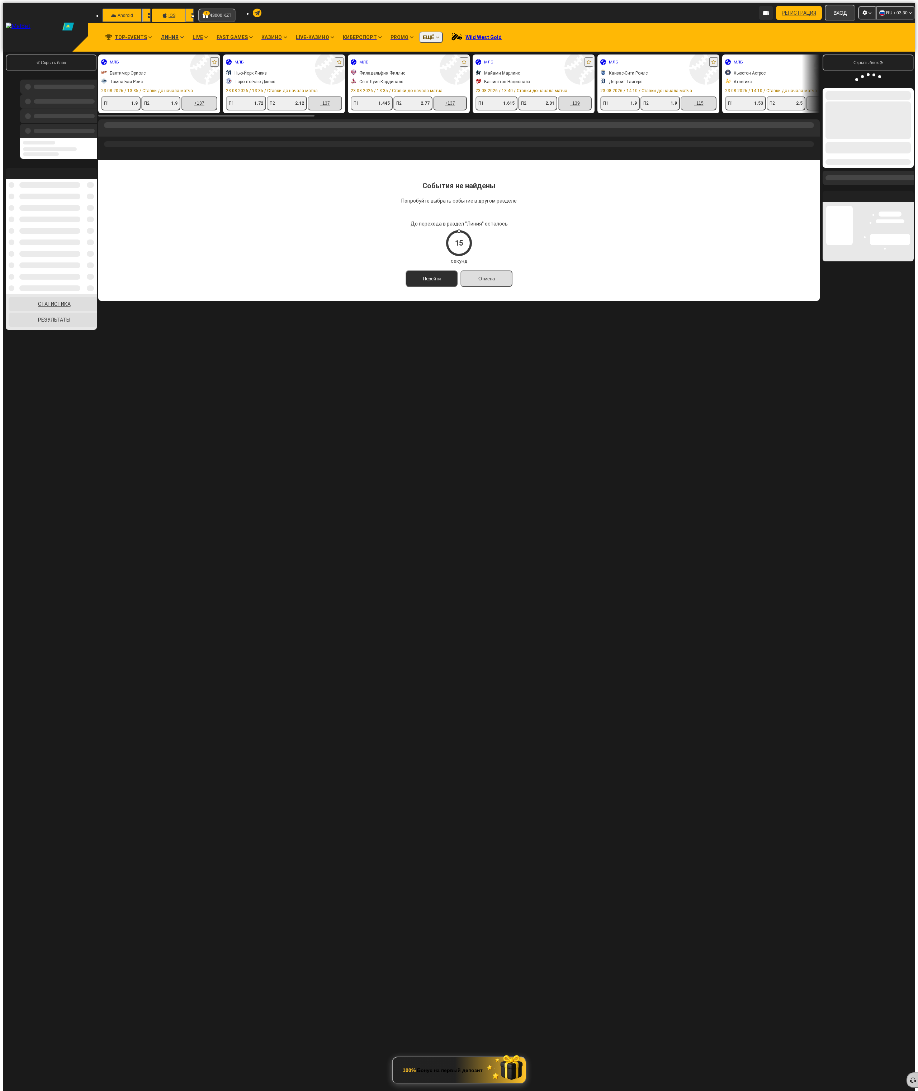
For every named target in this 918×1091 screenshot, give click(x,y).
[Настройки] (867, 13)
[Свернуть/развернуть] (908, 185)
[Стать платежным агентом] (766, 13)
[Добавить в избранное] (214, 62)
